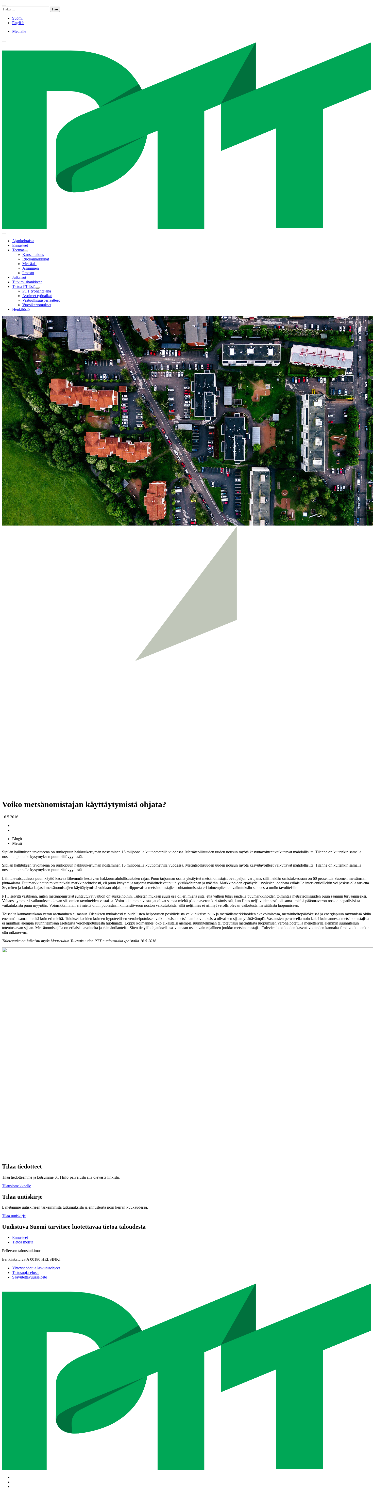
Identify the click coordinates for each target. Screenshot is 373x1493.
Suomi (17, 18)
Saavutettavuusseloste (29, 1277)
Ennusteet (20, 1237)
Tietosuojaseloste (25, 1272)
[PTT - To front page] (186, 227)
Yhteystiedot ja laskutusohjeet (36, 1268)
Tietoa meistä (22, 1242)
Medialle (19, 31)
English (18, 23)
